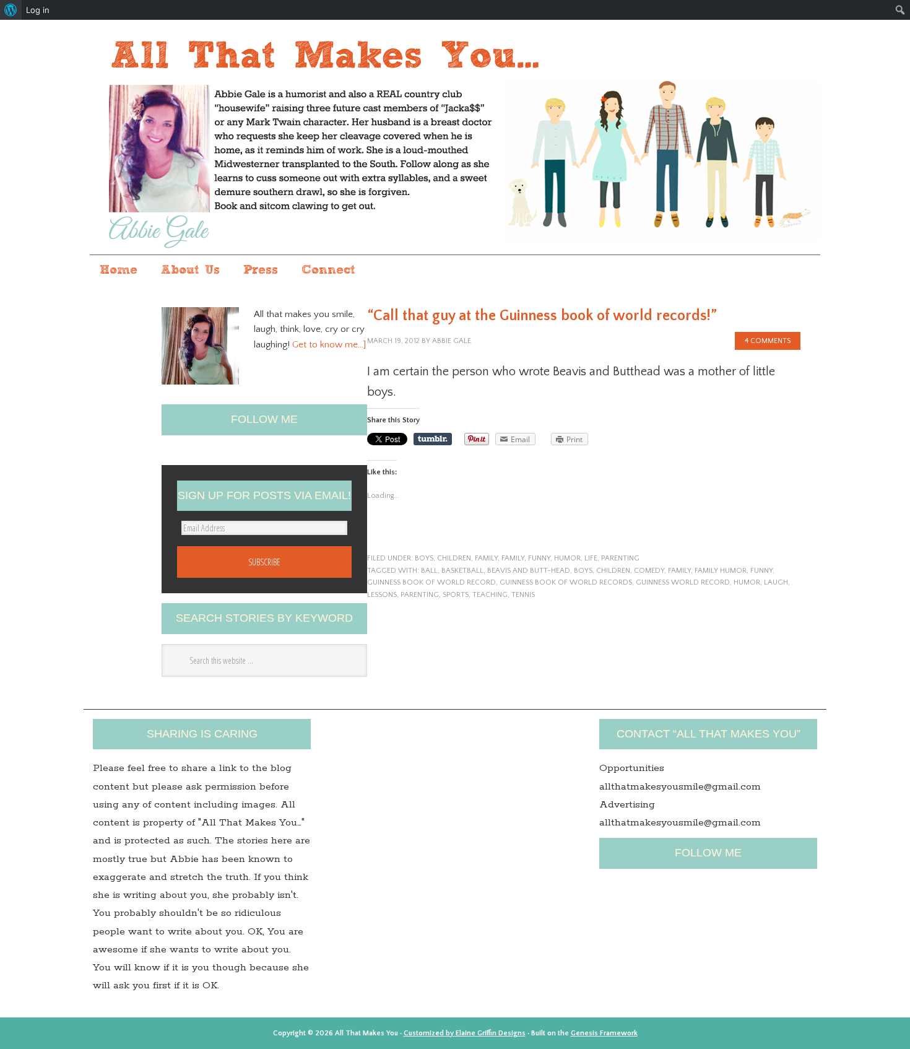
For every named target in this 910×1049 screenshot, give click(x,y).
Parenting (420, 595)
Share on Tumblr (433, 439)
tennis (523, 595)
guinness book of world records (566, 582)
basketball (462, 571)
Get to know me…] (329, 344)
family (486, 558)
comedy (649, 571)
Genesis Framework (604, 1033)
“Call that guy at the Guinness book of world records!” (542, 316)
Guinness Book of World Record (431, 582)
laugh (776, 582)
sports (456, 595)
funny (539, 558)
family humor (721, 571)
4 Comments (768, 341)
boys (424, 558)
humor (567, 558)
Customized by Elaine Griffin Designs (465, 1033)
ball (429, 571)
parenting (620, 558)
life (590, 558)
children (454, 558)
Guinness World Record (683, 582)
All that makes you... (455, 138)
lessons (382, 595)
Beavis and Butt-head (528, 571)
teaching (490, 595)
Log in (38, 10)
